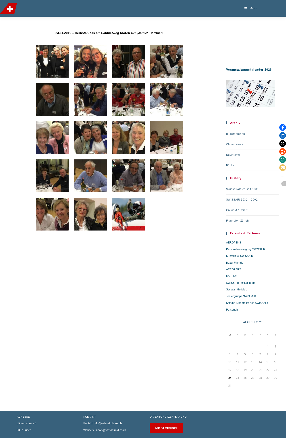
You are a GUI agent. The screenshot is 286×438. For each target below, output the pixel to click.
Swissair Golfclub (236, 289)
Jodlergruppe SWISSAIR (241, 296)
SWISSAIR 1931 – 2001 (242, 199)
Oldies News (234, 144)
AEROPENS (233, 242)
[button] (282, 127)
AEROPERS (233, 269)
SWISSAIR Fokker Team (240, 282)
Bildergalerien (235, 133)
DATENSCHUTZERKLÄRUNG (168, 416)
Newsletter (233, 155)
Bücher (231, 165)
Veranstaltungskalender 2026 (249, 69)
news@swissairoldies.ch (111, 430)
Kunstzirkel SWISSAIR (239, 256)
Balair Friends (234, 262)
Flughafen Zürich (237, 220)
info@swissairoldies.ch (108, 423)
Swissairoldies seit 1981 (242, 189)
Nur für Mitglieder (166, 428)
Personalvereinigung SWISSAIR (245, 249)
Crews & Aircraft (237, 210)
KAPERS (231, 276)
